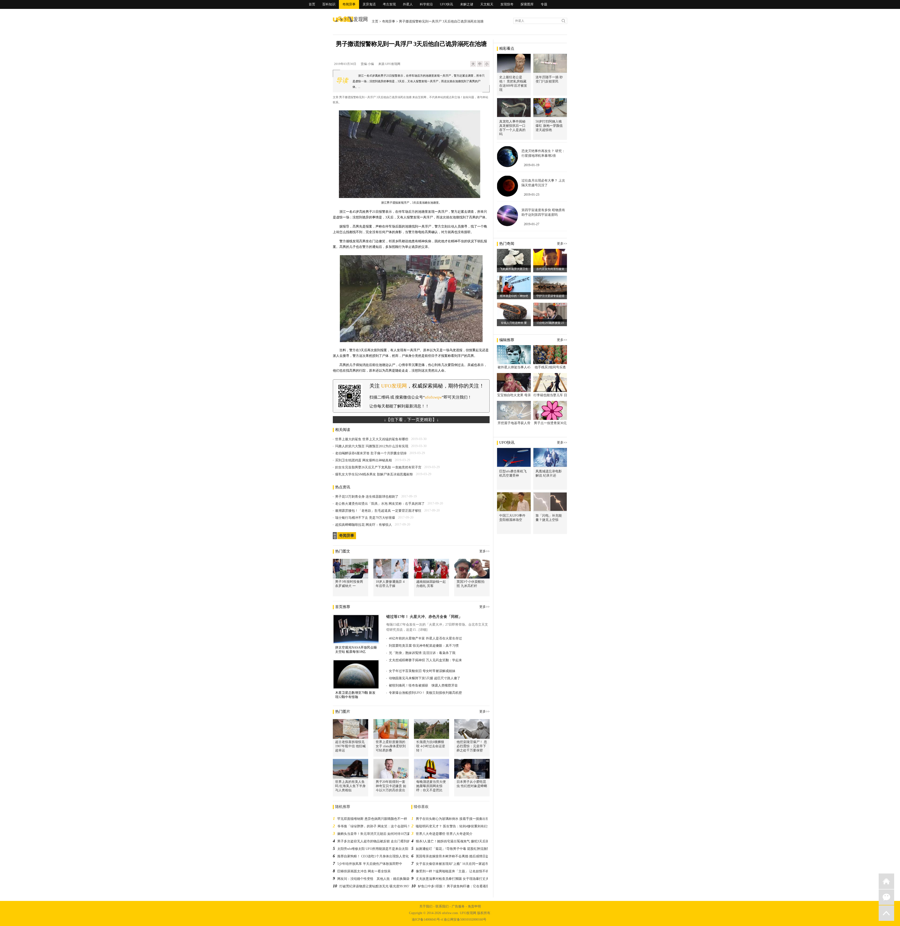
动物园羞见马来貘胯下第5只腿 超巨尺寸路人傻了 (424, 678)
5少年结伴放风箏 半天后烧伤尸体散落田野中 (369, 864)
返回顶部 (886, 913)
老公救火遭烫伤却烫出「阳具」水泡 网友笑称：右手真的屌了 (380, 503)
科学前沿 (426, 4)
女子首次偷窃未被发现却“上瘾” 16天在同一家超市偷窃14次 (459, 864)
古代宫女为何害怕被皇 (550, 269)
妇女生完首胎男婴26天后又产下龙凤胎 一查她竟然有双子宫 (378, 467)
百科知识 (328, 4)
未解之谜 (466, 4)
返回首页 (886, 881)
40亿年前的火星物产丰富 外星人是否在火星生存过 (425, 638)
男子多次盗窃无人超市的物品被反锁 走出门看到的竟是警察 (380, 841)
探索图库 (527, 4)
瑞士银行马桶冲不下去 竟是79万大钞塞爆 (365, 517)
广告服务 (458, 906)
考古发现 (389, 4)
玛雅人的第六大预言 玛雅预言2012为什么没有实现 (371, 446)
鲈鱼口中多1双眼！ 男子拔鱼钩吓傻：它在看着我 (453, 886)
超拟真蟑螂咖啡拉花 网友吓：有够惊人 (363, 524)
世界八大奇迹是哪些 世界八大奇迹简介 (444, 834)
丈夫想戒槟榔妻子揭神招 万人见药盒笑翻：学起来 (425, 660)
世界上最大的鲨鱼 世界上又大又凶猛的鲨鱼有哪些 (371, 439)
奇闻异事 (349, 4)
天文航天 (486, 4)
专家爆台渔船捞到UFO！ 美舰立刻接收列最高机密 (425, 692)
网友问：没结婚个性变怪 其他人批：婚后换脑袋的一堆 (378, 879)
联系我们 (442, 906)
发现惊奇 (507, 4)
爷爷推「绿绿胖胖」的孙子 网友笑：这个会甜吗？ (373, 826)
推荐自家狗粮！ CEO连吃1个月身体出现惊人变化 (373, 856)
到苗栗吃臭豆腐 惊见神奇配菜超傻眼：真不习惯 (424, 645)
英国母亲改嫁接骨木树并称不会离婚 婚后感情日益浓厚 (455, 856)
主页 (375, 21)
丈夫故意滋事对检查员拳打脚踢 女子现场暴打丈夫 (452, 879)
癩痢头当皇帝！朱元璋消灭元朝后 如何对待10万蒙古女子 (378, 834)
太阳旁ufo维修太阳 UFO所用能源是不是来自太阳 (372, 849)
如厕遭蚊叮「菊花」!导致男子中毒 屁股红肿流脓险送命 (456, 849)
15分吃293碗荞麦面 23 (550, 323)
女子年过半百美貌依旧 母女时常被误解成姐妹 (422, 671)
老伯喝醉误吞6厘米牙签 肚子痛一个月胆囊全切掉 (371, 453)
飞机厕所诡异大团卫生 (514, 269)
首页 (312, 4)
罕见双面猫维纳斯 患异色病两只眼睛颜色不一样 (372, 819)
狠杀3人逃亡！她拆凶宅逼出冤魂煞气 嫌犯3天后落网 (454, 841)
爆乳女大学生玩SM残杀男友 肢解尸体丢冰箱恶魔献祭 (374, 474)
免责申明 (474, 906)
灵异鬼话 (369, 4)
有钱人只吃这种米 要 (514, 323)
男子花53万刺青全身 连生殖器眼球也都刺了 (366, 496)
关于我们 (425, 906)
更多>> (484, 551)
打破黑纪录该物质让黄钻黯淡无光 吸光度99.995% (375, 886)
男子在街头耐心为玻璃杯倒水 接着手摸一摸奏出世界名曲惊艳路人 (464, 819)
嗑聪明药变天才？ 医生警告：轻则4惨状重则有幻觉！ (455, 826)
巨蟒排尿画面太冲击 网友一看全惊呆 (364, 871)
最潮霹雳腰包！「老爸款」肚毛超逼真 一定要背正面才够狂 (378, 510)
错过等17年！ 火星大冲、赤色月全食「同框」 (424, 617)
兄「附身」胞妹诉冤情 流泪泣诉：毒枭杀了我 (422, 653)
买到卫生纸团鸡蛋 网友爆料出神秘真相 (363, 460)
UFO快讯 (446, 4)
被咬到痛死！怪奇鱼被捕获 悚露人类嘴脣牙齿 (423, 685)
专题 (544, 4)
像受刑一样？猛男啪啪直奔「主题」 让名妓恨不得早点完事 (459, 871)
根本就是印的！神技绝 (514, 296)
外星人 (408, 4)
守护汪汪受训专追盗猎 (550, 296)
